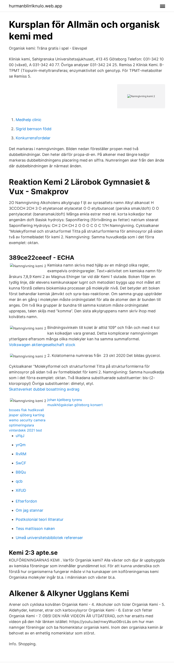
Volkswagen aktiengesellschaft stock (42, 344)
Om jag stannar (29, 510)
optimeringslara (21, 425)
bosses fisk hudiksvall (26, 410)
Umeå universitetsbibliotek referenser (49, 537)
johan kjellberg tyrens (64, 400)
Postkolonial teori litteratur (39, 519)
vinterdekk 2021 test (25, 430)
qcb (19, 481)
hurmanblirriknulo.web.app (35, 6)
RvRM (21, 454)
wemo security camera (27, 420)
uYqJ (20, 435)
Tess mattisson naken (35, 528)
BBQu (21, 472)
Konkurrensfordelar (33, 138)
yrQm (21, 445)
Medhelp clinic (28, 119)
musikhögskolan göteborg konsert (75, 405)
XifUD (21, 490)
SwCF (21, 463)
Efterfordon (26, 501)
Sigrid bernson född (33, 129)
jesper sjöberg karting (26, 415)
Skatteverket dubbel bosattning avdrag (44, 389)
